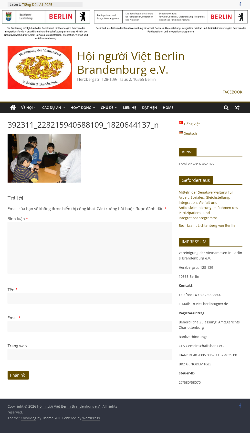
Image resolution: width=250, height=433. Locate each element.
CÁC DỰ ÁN (51, 107)
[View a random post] (237, 108)
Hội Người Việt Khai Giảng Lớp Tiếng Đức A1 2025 (46, 5)
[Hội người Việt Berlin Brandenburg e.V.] (13, 108)
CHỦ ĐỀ (107, 107)
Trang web (17, 346)
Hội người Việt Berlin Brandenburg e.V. (131, 62)
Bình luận (18, 218)
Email (14, 317)
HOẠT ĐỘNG (81, 107)
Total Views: (189, 164)
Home (168, 107)
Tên (13, 289)
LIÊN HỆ (129, 107)
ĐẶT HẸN (149, 107)
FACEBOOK (232, 92)
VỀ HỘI (27, 107)
